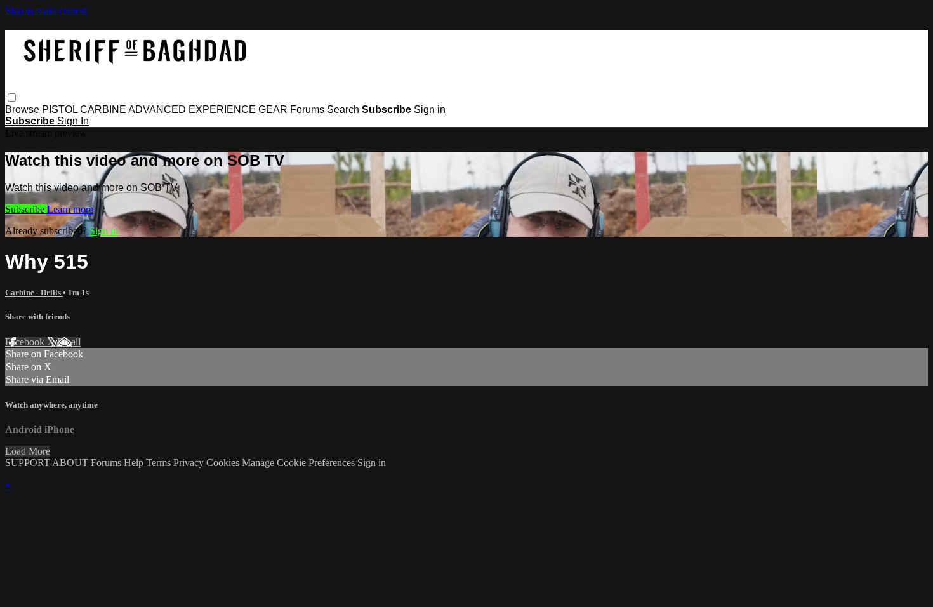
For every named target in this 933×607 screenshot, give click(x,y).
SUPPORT (27, 462)
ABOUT (70, 462)
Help (135, 462)
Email (69, 342)
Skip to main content (46, 10)
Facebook (26, 342)
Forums (308, 109)
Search (344, 109)
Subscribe (26, 209)
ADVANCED (158, 109)
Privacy (189, 462)
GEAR (274, 109)
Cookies (224, 462)
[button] (12, 97)
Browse (23, 109)
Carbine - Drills (34, 292)
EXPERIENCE (223, 109)
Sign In (73, 121)
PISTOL (61, 109)
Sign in (430, 109)
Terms (159, 462)
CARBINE (104, 109)
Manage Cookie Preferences (299, 462)
